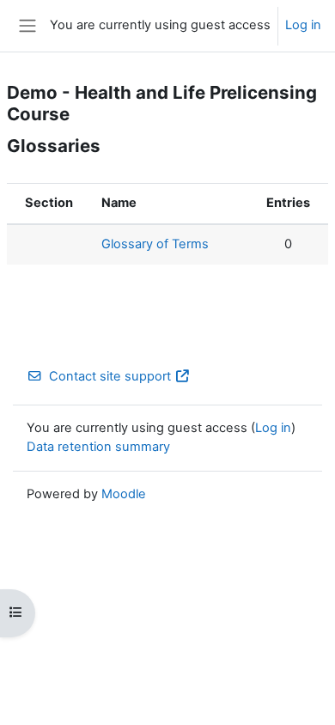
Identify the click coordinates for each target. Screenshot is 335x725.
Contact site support (110, 376)
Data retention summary (98, 446)
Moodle (123, 494)
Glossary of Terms (155, 244)
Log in (303, 25)
